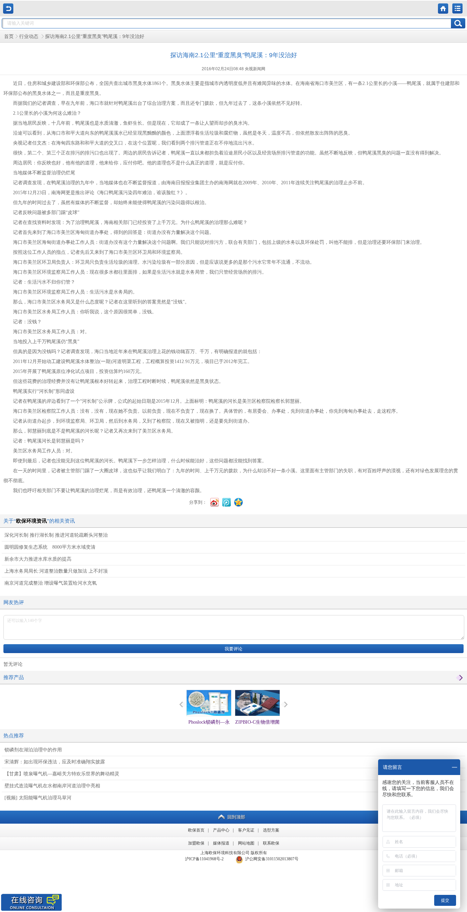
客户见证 (246, 830)
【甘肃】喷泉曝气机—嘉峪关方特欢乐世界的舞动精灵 (61, 773)
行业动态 (29, 36)
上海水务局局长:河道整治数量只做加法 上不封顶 (56, 571)
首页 (9, 36)
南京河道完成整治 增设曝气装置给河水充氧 (50, 583)
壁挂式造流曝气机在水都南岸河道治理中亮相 (52, 785)
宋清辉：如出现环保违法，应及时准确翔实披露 (54, 761)
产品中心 (221, 830)
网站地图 (246, 843)
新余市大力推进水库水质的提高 (37, 559)
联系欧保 (271, 843)
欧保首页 (196, 830)
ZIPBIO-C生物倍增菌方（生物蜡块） (257, 728)
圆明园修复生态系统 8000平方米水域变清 (49, 547)
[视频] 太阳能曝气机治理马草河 (37, 797)
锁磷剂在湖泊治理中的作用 (33, 749)
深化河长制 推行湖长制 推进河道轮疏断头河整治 (56, 535)
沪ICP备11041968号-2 (204, 859)
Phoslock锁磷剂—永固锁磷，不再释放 (209, 728)
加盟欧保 (196, 843)
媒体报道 (221, 843)
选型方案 (271, 830)
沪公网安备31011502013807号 (270, 859)
